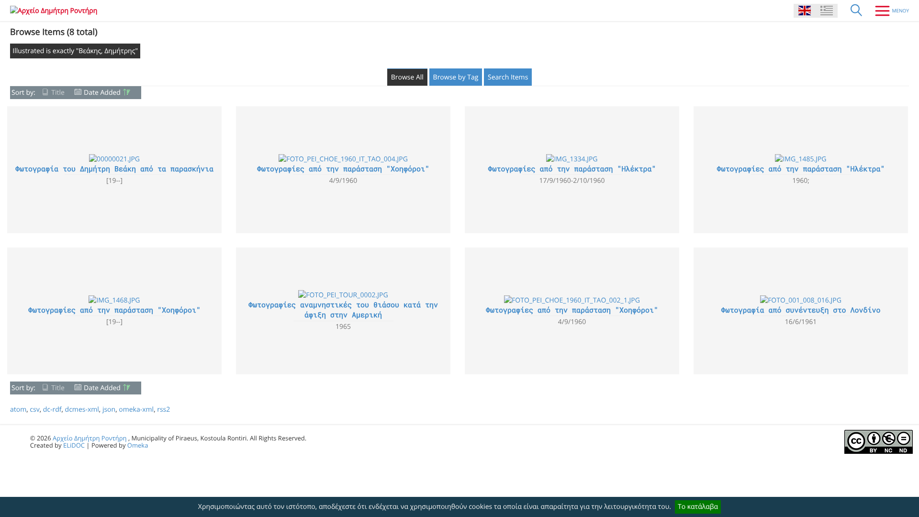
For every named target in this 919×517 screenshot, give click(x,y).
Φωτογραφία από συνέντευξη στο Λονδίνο (800, 310)
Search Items (508, 77)
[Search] (856, 10)
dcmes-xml (82, 409)
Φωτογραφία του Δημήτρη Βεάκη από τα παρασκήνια (114, 169)
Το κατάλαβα (698, 506)
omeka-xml (136, 409)
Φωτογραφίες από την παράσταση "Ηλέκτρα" (572, 169)
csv (34, 409)
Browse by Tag (456, 77)
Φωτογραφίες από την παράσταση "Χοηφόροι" (343, 169)
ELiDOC (74, 445)
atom (18, 409)
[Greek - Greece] (826, 11)
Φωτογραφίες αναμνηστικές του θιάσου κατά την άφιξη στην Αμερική (343, 310)
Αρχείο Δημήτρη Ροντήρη (89, 438)
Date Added (102, 92)
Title (58, 92)
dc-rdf (52, 409)
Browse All (407, 77)
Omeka (137, 445)
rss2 (163, 409)
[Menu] (888, 10)
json (108, 409)
